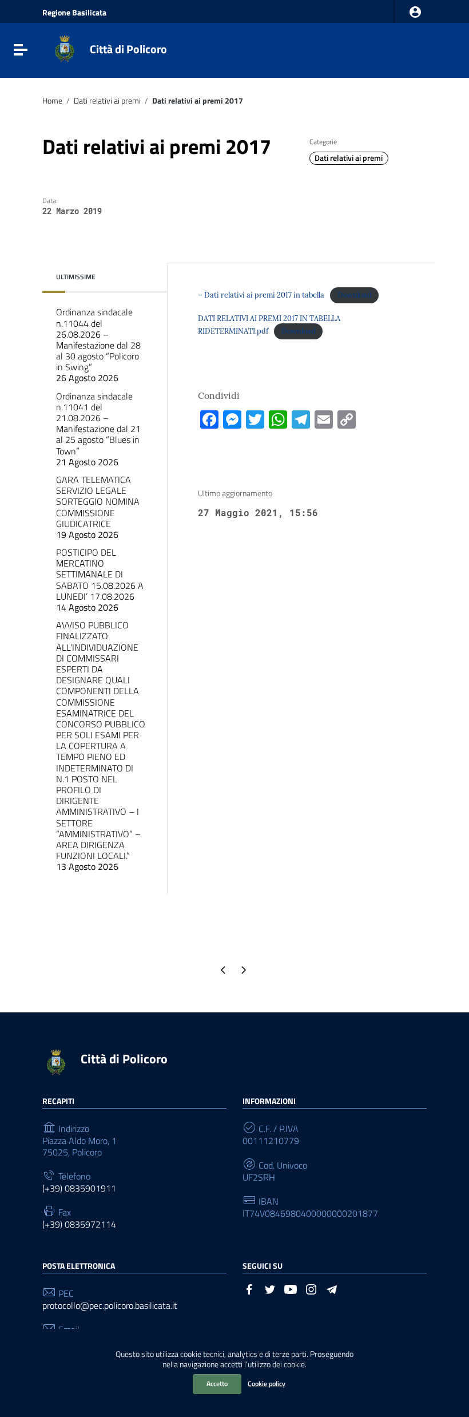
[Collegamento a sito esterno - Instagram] (311, 1288)
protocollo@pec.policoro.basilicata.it (109, 1305)
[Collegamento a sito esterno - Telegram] (332, 1288)
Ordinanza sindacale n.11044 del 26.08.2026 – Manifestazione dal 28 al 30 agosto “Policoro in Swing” (98, 345)
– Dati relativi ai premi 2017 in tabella (261, 295)
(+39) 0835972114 (79, 1224)
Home (52, 100)
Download (354, 295)
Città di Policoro (128, 49)
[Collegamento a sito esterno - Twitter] (270, 1288)
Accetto (217, 1383)
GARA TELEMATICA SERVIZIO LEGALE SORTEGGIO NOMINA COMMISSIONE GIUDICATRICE (98, 507)
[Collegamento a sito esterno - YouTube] (290, 1288)
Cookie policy (266, 1383)
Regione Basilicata (74, 13)
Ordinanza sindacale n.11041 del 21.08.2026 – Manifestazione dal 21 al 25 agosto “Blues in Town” (98, 429)
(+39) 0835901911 (79, 1188)
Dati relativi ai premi (107, 100)
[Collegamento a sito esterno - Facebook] (249, 1288)
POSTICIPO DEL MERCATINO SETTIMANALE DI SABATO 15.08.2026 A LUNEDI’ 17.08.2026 (100, 579)
